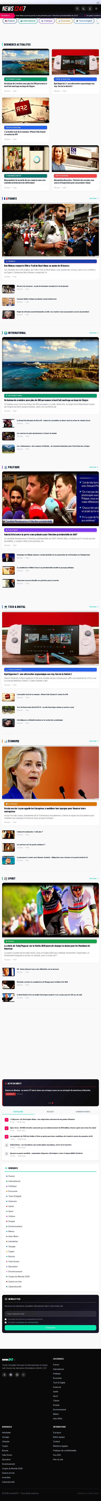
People (56, 1438)
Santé (55, 1424)
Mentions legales (60, 1479)
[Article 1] (49, 1136)
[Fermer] (98, 3)
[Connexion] (90, 41)
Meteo (56, 1447)
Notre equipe (59, 1470)
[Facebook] (10, 1407)
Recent (50, 1145)
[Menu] (96, 41)
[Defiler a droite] (97, 54)
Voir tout (92, 231)
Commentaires (83, 1145)
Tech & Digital (84, 54)
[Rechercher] (77, 41)
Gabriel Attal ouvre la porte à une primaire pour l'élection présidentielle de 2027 (45, 48)
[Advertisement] (75, 152)
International (27, 54)
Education (6, 1492)
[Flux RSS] (23, 1407)
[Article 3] (52, 1136)
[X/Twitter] (4, 1407)
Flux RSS (57, 1488)
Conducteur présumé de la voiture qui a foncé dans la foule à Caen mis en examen (39, 1123)
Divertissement (8, 1497)
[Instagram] (17, 1407)
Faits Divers (7, 1488)
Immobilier (6, 1465)
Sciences (57, 1420)
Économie (64, 54)
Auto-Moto (57, 1451)
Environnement (59, 1442)
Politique (46, 54)
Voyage (5, 1470)
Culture (56, 1433)
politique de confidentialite (27, 1355)
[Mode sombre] (83, 41)
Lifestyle (5, 1474)
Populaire (18, 1145)
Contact (56, 1474)
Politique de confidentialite (64, 1483)
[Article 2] (50, 1136)
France (10, 54)
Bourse (5, 1483)
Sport (55, 1429)
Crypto (5, 1479)
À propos (57, 1465)
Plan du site (58, 1492)
